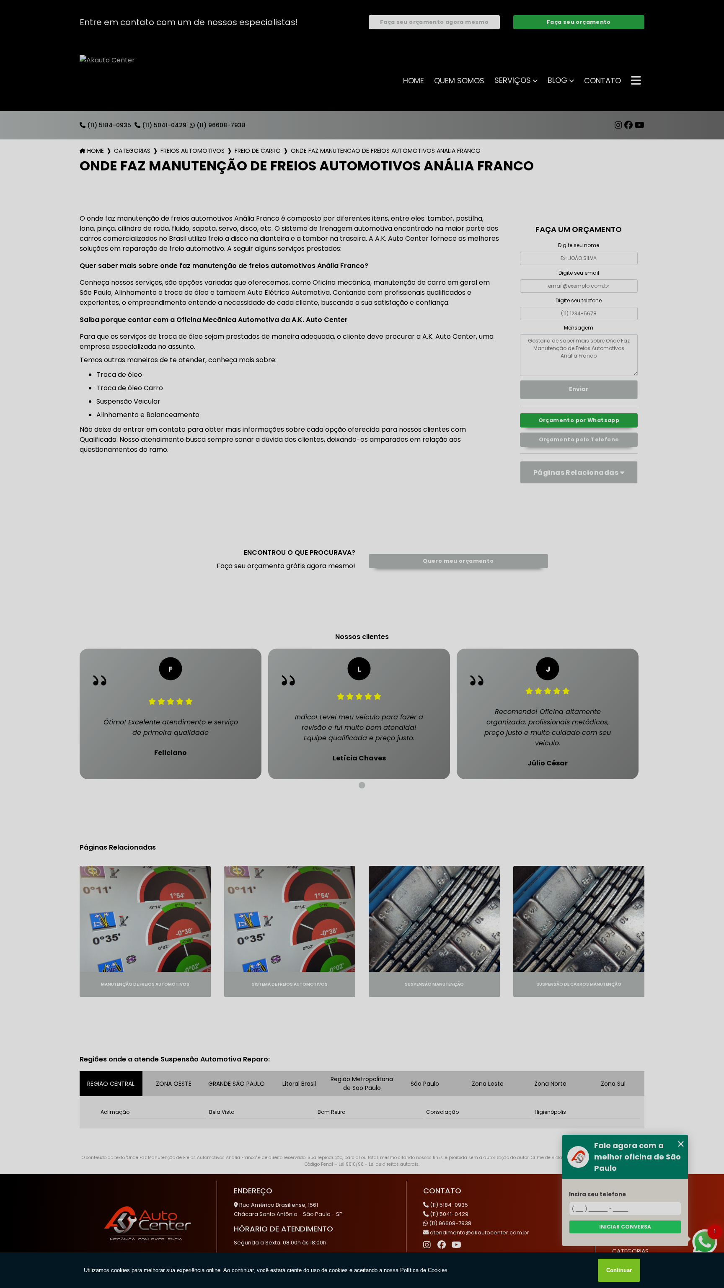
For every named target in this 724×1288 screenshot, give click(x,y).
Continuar (619, 1270)
